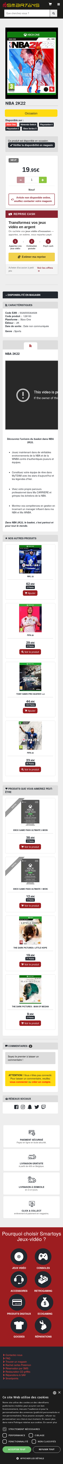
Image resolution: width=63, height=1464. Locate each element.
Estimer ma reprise (34, 256)
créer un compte (41, 1081)
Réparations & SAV (15, 1375)
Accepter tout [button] (16, 1449)
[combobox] (54, 1393)
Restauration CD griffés (17, 1371)
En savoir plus (50, 1422)
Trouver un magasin (16, 1361)
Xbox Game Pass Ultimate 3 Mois (30, 830)
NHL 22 (30, 576)
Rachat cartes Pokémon (18, 1365)
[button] (31, 1458)
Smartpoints (11, 1378)
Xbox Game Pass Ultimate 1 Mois (30, 889)
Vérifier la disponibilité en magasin (32, 145)
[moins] (21, 180)
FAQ (7, 1358)
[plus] (43, 180)
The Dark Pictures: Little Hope (30, 947)
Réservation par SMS (16, 1368)
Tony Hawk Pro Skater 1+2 (30, 694)
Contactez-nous (13, 1355)
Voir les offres (45, 268)
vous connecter (19, 1081)
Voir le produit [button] (31, 651)
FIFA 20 (30, 635)
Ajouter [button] (31, 593)
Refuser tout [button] (47, 1449)
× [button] (59, 1392)
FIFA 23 (30, 752)
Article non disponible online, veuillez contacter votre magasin (33, 199)
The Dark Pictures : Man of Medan (30, 1006)
